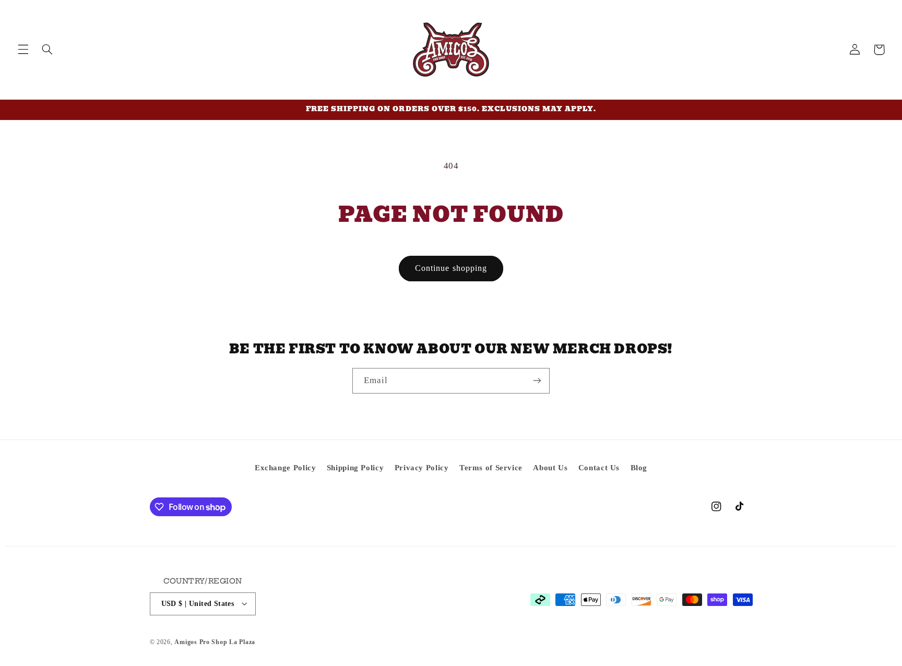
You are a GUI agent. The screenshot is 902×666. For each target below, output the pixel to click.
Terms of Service (491, 467)
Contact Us (599, 467)
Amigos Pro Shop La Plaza (214, 641)
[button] (23, 50)
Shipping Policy (355, 467)
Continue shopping (451, 268)
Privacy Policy (422, 467)
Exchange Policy (285, 467)
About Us (550, 467)
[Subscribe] (537, 381)
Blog (639, 467)
